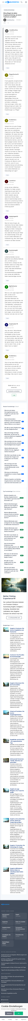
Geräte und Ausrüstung (9, 10)
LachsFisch (12, 180)
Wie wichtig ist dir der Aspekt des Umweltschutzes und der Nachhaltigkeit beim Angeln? (12, 443)
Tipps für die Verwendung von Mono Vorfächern (13, 970)
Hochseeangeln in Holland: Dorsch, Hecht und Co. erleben (14, 964)
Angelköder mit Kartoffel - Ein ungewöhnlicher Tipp (17, 741)
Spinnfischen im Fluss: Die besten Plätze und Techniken (12, 989)
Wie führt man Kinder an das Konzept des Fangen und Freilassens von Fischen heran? (12, 457)
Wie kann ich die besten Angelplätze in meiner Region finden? (12, 474)
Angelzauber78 (13, 324)
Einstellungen (14, 1010)
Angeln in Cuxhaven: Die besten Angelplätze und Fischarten (17, 630)
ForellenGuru (12, 119)
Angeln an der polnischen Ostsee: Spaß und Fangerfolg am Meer (17, 820)
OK (18, 1013)
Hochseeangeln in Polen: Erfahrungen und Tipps (13, 967)
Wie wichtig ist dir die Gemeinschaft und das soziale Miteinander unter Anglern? (11, 466)
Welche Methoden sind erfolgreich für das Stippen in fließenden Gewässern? (12, 522)
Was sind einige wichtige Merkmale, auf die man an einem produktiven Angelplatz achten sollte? (13, 435)
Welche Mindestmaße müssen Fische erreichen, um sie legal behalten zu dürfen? (11, 515)
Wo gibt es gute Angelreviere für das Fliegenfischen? (12, 428)
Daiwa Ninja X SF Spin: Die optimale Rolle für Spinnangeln (12, 977)
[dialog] (14, 1009)
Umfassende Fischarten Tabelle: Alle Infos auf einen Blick (17, 760)
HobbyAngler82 (13, 216)
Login (14, 395)
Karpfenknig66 (13, 250)
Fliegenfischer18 (14, 74)
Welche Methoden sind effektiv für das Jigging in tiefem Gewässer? (11, 450)
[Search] (21, 2)
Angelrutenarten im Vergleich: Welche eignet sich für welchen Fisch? (14, 955)
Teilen (7, 68)
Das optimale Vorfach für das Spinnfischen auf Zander (13, 985)
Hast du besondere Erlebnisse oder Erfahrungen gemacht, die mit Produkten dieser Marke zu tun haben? (12, 421)
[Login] (26, 2)
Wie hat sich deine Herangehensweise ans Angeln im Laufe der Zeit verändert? (11, 413)
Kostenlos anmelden (14, 391)
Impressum (5, 999)
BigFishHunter (13, 286)
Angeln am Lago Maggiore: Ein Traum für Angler (17, 790)
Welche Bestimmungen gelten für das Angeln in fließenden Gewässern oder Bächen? (11, 506)
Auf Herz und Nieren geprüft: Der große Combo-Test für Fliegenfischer (13, 959)
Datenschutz (5, 1002)
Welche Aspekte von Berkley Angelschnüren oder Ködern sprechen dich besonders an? (12, 481)
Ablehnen (9, 1013)
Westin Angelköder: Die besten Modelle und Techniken (12, 981)
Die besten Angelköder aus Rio (9, 993)
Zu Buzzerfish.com (14, 617)
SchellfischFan (10, 20)
